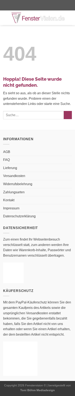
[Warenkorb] (70, 17)
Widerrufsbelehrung (17, 184)
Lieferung (10, 168)
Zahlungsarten (14, 192)
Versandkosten (14, 176)
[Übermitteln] (68, 115)
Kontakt (8, 200)
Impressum (11, 208)
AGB (6, 152)
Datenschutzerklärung (19, 216)
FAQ (6, 160)
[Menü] (5, 18)
